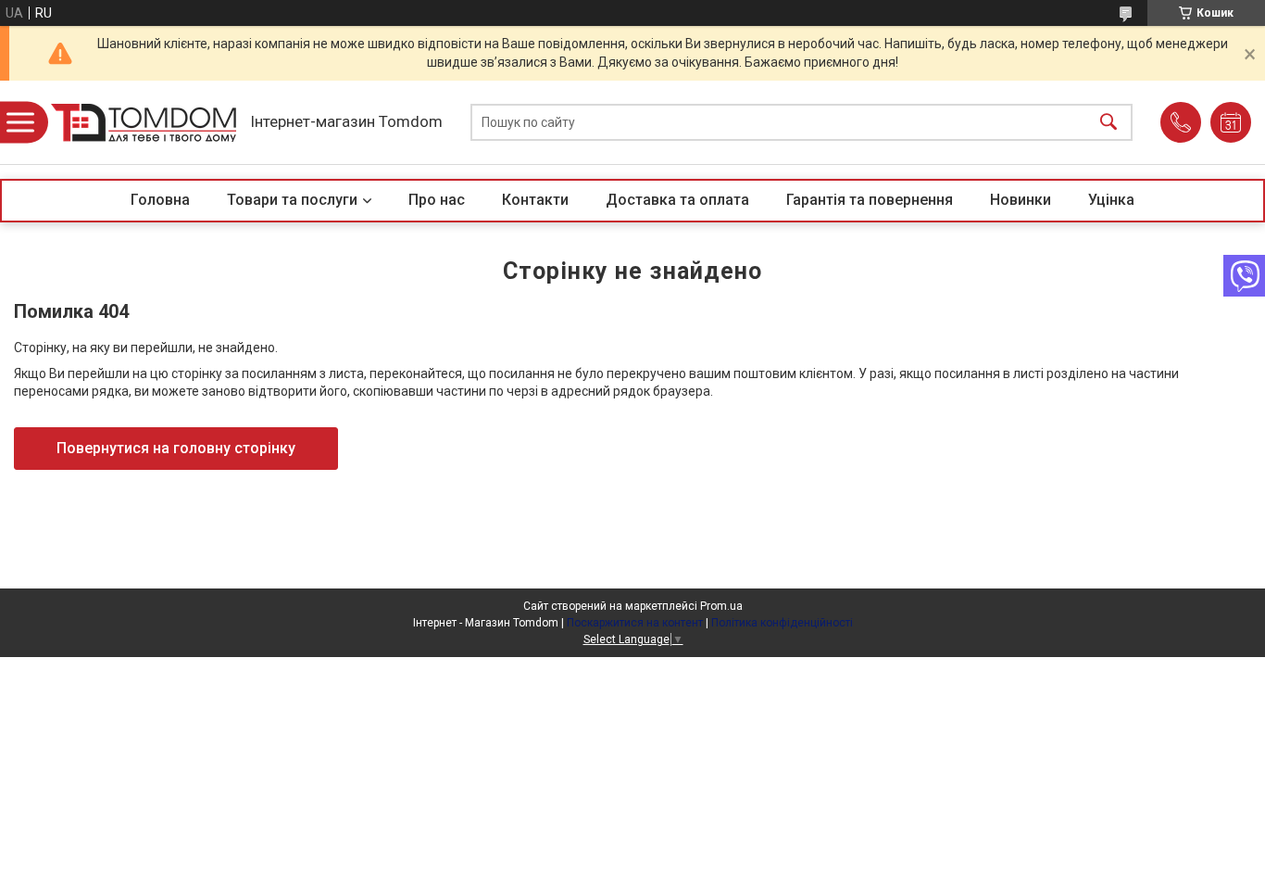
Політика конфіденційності (782, 622)
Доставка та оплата (677, 200)
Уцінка (1111, 200)
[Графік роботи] (1230, 122)
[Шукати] (1108, 123)
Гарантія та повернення (869, 200)
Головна (160, 200)
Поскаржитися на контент (635, 622)
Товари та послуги (292, 200)
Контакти (535, 200)
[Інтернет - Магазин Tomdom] (143, 123)
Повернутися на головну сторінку (175, 448)
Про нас (436, 200)
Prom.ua (721, 606)
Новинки (1020, 200)
